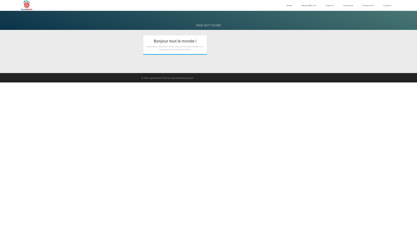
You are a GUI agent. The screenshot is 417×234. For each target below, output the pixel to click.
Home (289, 5)
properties (368, 5)
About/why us (309, 5)
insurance (348, 5)
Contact (387, 5)
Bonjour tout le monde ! (175, 41)
